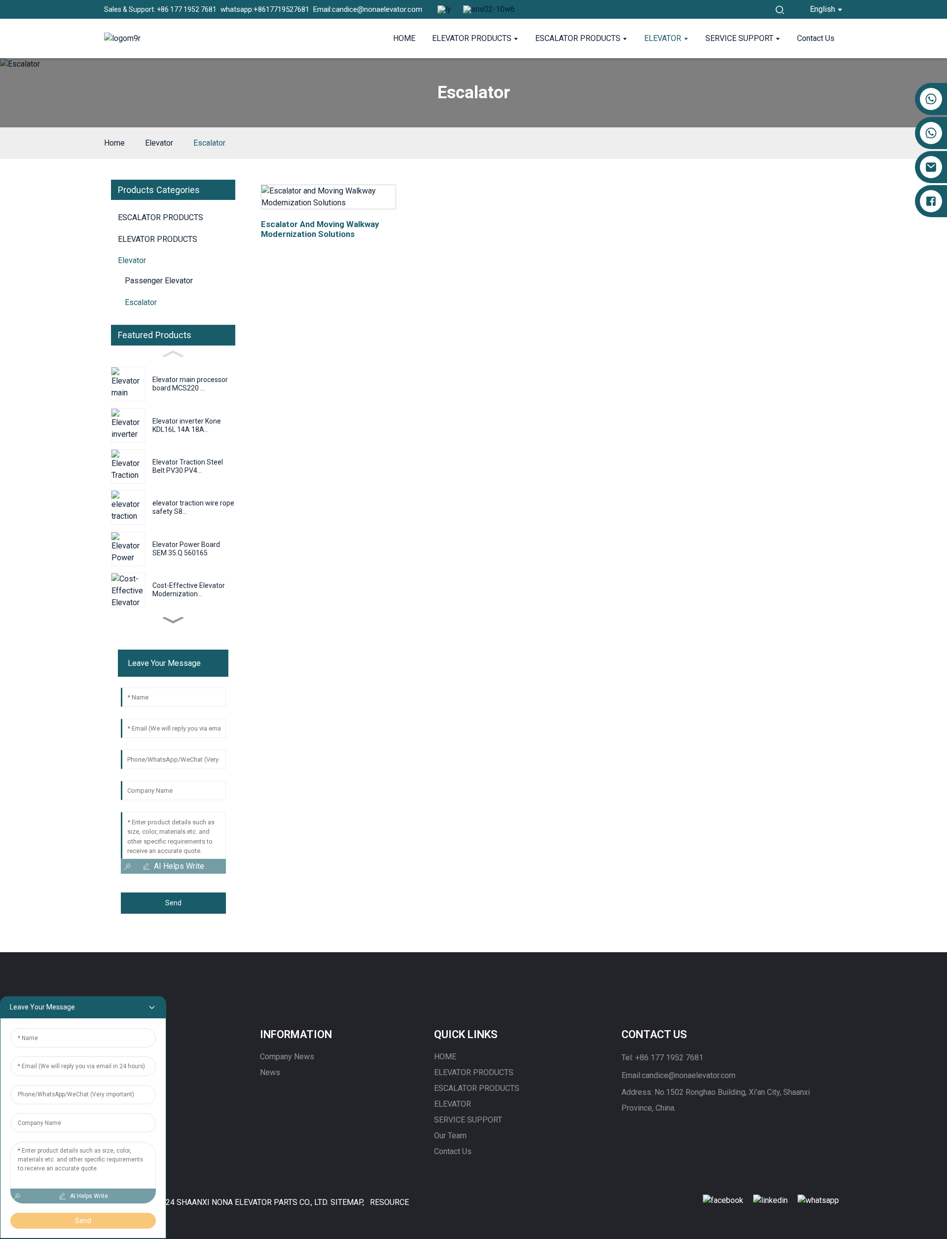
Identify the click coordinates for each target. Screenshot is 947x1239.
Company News (287, 1056)
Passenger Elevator (159, 280)
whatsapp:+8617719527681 (263, 9)
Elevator (159, 143)
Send (173, 903)
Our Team (450, 1135)
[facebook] (723, 1200)
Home (114, 143)
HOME (445, 1056)
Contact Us (453, 1151)
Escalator (209, 143)
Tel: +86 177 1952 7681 (662, 1057)
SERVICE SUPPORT (468, 1119)
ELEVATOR (452, 1104)
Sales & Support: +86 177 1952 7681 (160, 9)
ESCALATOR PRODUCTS (476, 1088)
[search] (780, 9)
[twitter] (818, 1200)
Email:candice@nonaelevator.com (365, 9)
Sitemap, (347, 1202)
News (270, 1072)
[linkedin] (770, 1200)
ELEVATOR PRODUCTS (473, 1072)
